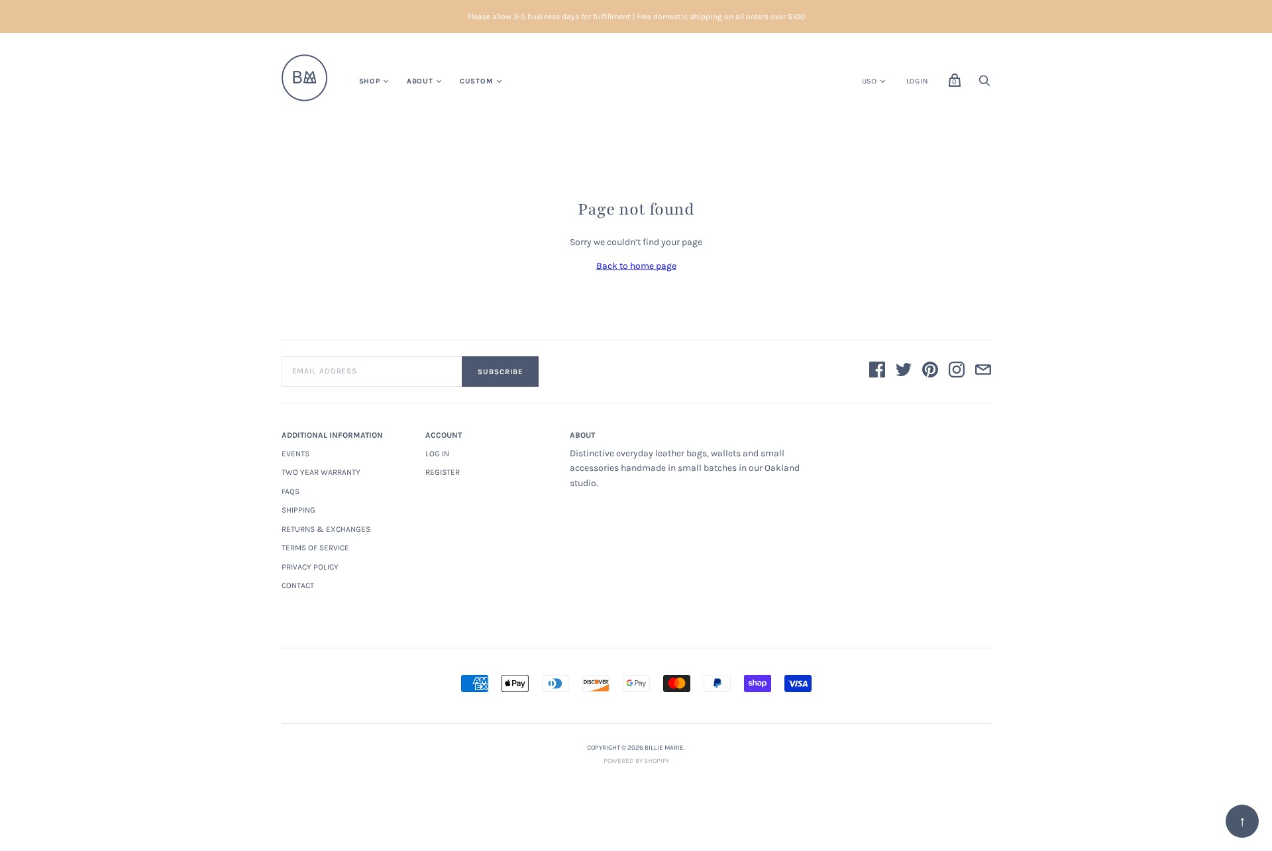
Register (442, 472)
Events (295, 453)
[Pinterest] (930, 372)
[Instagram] (957, 372)
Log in (437, 453)
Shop (369, 81)
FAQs (290, 491)
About (420, 81)
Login (917, 81)
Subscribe (500, 372)
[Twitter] (904, 372)
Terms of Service (315, 547)
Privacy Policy (310, 567)
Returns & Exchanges (326, 529)
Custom (477, 81)
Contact (298, 585)
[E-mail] (983, 372)
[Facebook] (877, 372)
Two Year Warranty (321, 472)
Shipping (298, 510)
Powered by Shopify (636, 761)
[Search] (984, 84)
